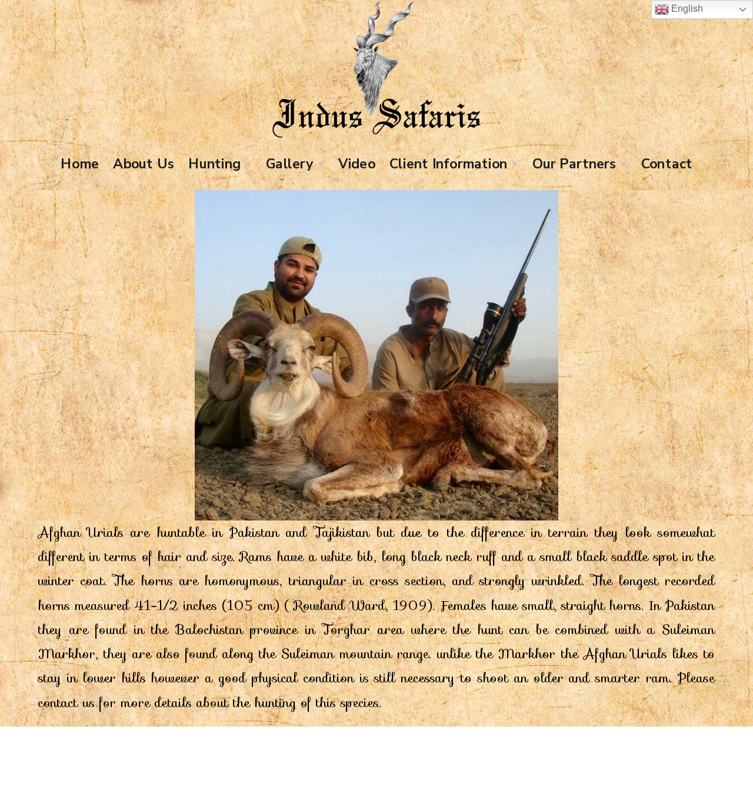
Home (80, 163)
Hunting (214, 163)
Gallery (289, 163)
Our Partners (574, 163)
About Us (143, 163)
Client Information (448, 163)
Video (356, 163)
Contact (666, 163)
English (686, 9)
